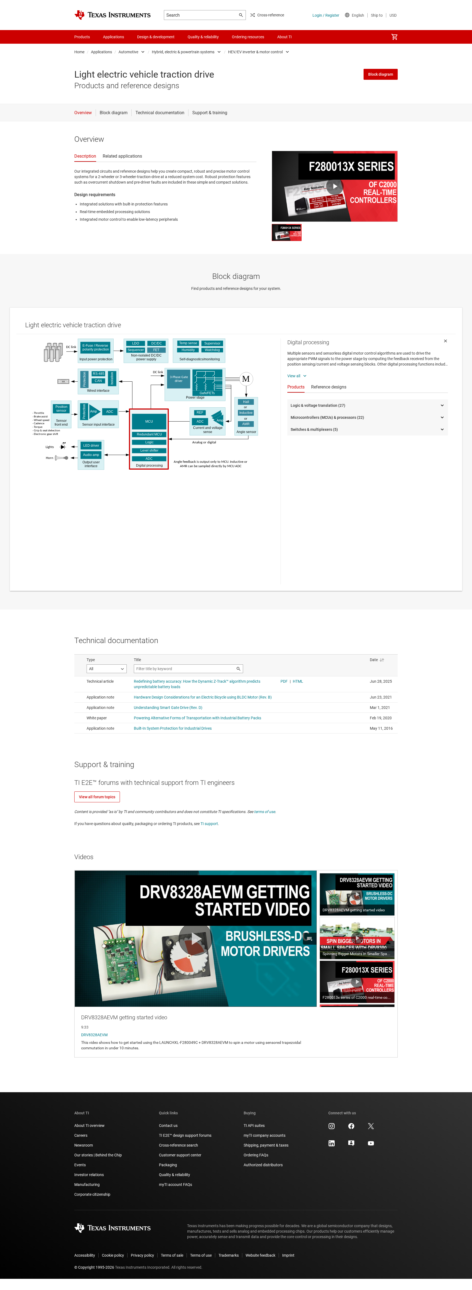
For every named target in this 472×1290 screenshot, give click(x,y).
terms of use (264, 811)
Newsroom (83, 1145)
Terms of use (201, 1255)
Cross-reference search (178, 1145)
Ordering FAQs (256, 1155)
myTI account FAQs (175, 1184)
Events (80, 1165)
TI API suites (254, 1125)
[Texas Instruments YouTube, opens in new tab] (371, 1145)
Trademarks (229, 1255)
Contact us (168, 1125)
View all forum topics (97, 797)
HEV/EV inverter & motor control (255, 52)
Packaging (168, 1165)
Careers (80, 1135)
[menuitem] (394, 37)
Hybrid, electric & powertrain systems (183, 52)
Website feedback (260, 1255)
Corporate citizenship (92, 1194)
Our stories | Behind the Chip (98, 1155)
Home (79, 52)
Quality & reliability (174, 1175)
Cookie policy (113, 1255)
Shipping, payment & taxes (266, 1145)
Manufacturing (87, 1184)
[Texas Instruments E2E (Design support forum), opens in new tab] (351, 1145)
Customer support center (180, 1155)
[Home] (112, 15)
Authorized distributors (263, 1165)
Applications (101, 52)
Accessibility (84, 1255)
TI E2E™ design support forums (185, 1135)
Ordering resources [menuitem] (248, 37)
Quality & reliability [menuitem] (203, 37)
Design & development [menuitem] (156, 37)
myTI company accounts (264, 1135)
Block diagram (380, 74)
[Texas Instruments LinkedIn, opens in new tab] (331, 1145)
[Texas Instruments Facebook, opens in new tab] (351, 1128)
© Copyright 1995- (94, 1267)
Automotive (128, 52)
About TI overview (89, 1125)
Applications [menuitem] (113, 37)
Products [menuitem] (82, 37)
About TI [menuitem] (284, 37)
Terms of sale (172, 1255)
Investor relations (89, 1175)
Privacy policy (142, 1255)
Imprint (288, 1255)
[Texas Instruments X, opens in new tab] (371, 1128)
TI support (209, 823)
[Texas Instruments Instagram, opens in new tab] (331, 1128)
